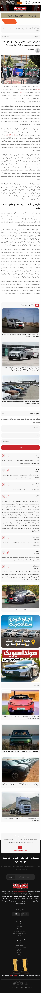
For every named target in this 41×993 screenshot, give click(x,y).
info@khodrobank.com (20, 851)
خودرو (38, 89)
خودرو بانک (36, 27)
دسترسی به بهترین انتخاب (20, 891)
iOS (16, 914)
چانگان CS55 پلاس (11, 135)
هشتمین (15, 975)
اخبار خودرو (28, 27)
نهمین (10, 975)
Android (25, 914)
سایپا (20, 92)
